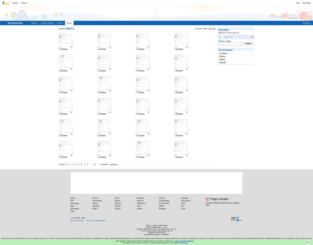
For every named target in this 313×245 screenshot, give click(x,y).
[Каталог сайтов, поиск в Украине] (236, 218)
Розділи (24, 3)
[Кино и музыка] (181, 148)
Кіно (182, 206)
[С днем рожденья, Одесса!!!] (66, 148)
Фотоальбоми (164, 203)
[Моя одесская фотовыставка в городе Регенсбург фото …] (104, 40)
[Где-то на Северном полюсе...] (181, 83)
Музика (139, 209)
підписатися (228, 37)
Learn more (184, 243)
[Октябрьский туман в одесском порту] (181, 104)
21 (94, 164)
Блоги (183, 203)
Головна (15, 3)
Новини (161, 206)
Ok (307, 242)
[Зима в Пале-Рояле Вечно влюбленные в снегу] (66, 83)
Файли (95, 209)
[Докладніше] (71, 48)
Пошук (117, 198)
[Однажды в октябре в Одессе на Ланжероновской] (143, 126)
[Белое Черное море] (143, 83)
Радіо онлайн (219, 199)
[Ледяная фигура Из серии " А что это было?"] (104, 83)
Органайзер (74, 209)
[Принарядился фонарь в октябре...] (104, 126)
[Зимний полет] (143, 61)
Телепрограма (164, 201)
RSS (72, 201)
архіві (228, 41)
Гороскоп (140, 201)
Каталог (162, 198)
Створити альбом (47, 23)
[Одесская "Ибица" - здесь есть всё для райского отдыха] (66, 40)
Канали (69, 23)
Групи (183, 209)
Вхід (298, 3)
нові (205, 28)
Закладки (184, 198)
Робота (95, 198)
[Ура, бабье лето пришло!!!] (66, 126)
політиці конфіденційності (184, 241)
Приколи (118, 203)
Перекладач (74, 203)
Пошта (72, 198)
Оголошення (97, 201)
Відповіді (162, 209)
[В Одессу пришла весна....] (143, 40)
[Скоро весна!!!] (104, 61)
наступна (113, 164)
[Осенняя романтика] (66, 61)
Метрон (222, 56)
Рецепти (118, 209)
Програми (140, 198)
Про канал (223, 30)
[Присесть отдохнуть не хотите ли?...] (66, 104)
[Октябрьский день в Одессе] (143, 104)
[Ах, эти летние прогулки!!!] (143, 148)
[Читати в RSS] (251, 37)
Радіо (72, 211)
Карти (139, 206)
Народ (95, 203)
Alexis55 (223, 62)
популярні (211, 28)
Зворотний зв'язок (77, 220)
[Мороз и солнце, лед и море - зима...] (181, 61)
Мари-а (222, 59)
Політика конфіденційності (96, 220)
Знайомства (141, 203)
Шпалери (96, 206)
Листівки (118, 206)
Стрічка (60, 23)
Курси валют (186, 201)
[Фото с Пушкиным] (104, 148)
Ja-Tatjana (223, 53)
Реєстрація (306, 3)
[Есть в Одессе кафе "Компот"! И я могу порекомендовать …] (104, 104)
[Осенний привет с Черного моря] (181, 40)
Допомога (306, 23)
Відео (72, 206)
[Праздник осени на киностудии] (181, 126)
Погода (117, 201)
